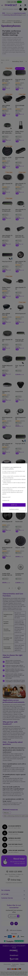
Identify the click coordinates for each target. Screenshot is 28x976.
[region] (14, 488)
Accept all (14, 504)
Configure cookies (14, 509)
